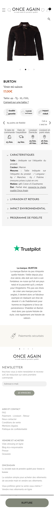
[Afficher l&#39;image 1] (25, 69)
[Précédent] (20, 69)
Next (50, 123)
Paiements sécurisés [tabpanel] (31, 335)
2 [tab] (23, 348)
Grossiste (6, 454)
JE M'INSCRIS (24, 393)
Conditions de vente (11, 422)
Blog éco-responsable (12, 447)
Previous (4, 123)
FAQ (4, 412)
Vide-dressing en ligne (12, 444)
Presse (5, 451)
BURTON (32, 268)
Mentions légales (10, 426)
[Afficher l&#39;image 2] (28, 69)
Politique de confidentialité (14, 429)
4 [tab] (32, 348)
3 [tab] (28, 348)
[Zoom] (49, 19)
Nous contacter (9, 419)
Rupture (27, 503)
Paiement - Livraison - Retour (15, 416)
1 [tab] (19, 348)
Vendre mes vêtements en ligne (17, 489)
